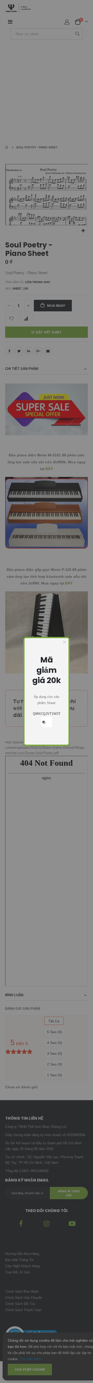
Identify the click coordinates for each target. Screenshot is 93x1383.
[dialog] (46, 691)
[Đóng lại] (64, 642)
